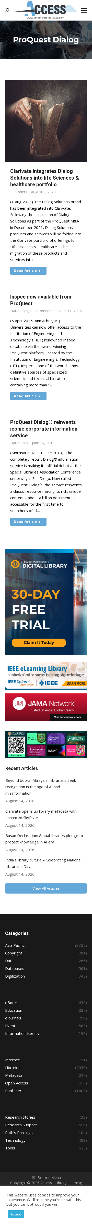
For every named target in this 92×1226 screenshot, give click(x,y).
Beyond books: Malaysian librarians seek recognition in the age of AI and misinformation (40, 787)
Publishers (18, 191)
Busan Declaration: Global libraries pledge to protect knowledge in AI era (44, 838)
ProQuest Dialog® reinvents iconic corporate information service (43, 429)
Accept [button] (16, 1214)
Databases (19, 310)
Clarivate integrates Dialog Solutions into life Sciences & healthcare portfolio (44, 178)
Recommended (42, 310)
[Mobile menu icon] (84, 10)
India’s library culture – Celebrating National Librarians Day (43, 863)
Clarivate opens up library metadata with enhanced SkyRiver (41, 814)
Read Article (25, 270)
